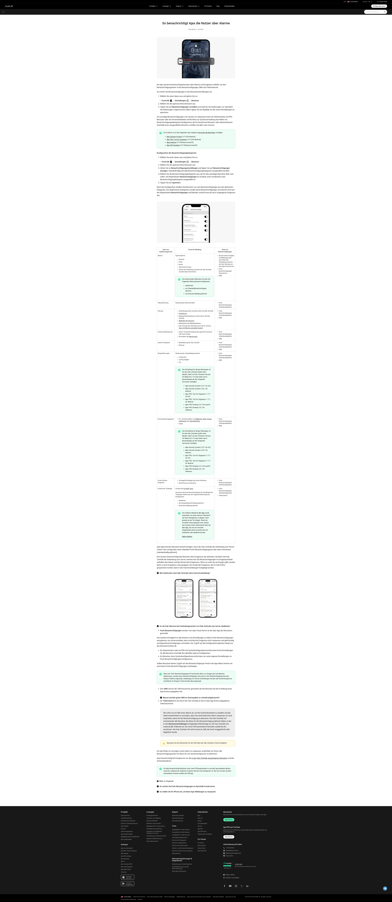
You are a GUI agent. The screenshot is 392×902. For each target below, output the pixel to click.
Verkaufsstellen (229, 6)
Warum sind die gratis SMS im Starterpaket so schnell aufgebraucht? (191, 698)
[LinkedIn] (247, 885)
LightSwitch (182, 421)
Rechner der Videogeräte (179, 840)
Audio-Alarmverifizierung (179, 871)
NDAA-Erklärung (181, 897)
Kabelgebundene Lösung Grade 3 (155, 826)
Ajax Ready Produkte (127, 834)
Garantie (140, 899)
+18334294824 (230, 848)
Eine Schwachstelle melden (155, 897)
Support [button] (178, 6)
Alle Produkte (124, 826)
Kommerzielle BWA (151, 821)
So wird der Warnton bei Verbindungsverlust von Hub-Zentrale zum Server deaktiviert (195, 626)
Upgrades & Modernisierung (154, 838)
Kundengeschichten (152, 815)
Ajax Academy (202, 845)
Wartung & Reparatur (178, 818)
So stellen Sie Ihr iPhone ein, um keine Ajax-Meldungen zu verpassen (188, 792)
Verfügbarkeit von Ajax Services (181, 835)
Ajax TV (123, 861)
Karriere (200, 826)
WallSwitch (198, 419)
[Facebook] (224, 885)
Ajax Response (125, 859)
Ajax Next (200, 828)
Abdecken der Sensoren (186, 321)
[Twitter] (241, 885)
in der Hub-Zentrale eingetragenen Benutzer (209, 758)
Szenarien (124, 872)
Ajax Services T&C (231, 897)
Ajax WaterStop (195, 421)
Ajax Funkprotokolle (126, 839)
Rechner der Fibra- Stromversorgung (182, 851)
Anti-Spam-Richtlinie (218, 897)
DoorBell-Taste (188, 488)
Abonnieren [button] (229, 837)
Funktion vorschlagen (232, 878)
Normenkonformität (177, 821)
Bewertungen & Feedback (205, 834)
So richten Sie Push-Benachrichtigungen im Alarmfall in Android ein (187, 786)
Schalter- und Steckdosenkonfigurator (182, 848)
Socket (209, 419)
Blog (218, 6)
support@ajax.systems (232, 850)
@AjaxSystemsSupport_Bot (233, 853)
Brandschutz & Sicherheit (128, 821)
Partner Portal (201, 848)
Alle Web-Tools (176, 853)
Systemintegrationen (127, 831)
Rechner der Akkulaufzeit (179, 843)
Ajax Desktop (171, 142)
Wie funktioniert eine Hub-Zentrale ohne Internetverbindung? (185, 573)
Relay (204, 419)
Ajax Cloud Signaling (126, 866)
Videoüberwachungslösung (154, 828)
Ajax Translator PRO (126, 864)
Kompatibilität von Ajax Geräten (181, 829)
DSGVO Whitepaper (169, 897)
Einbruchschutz (125, 815)
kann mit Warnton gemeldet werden (190, 328)
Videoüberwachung (126, 818)
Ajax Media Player (126, 869)
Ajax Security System (174, 137)
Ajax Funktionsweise (152, 841)
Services (123, 828)
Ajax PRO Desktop (173, 145)
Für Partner (208, 6)
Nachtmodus (193, 336)
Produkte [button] (152, 6)
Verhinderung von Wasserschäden (156, 836)
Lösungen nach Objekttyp (153, 818)
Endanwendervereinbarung (128, 899)
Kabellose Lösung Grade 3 (153, 823)
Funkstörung (183, 313)
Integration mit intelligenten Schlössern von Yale (154, 832)
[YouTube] (230, 885)
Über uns (200, 818)
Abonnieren (229, 820)
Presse (200, 821)
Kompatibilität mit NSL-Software (181, 832)
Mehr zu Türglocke (166, 781)
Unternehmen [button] (192, 6)
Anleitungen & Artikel (178, 815)
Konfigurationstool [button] (379, 6)
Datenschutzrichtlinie (139, 897)
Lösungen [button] (166, 6)
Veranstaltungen (202, 823)
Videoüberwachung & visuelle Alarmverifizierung (180, 867)
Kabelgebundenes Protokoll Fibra (130, 836)
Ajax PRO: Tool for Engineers (177, 140)
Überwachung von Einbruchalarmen (182, 864)
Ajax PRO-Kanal (202, 831)
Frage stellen (229, 856)
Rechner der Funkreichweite (180, 845)
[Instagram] (236, 885)
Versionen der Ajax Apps (206, 133)
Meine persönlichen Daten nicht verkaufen (199, 897)
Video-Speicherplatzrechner (180, 837)
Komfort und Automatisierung (129, 823)
